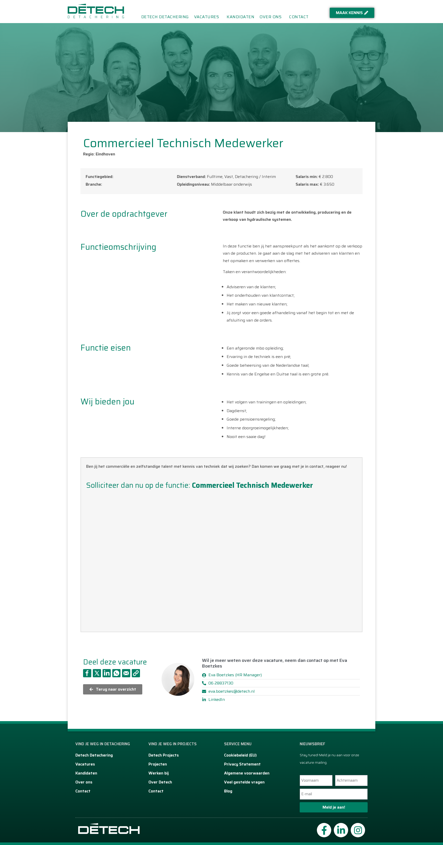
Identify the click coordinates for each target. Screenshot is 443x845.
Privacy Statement (242, 764)
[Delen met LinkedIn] (107, 673)
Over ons (270, 16)
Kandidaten (240, 16)
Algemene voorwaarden (246, 773)
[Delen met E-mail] (126, 673)
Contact (299, 16)
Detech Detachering (165, 16)
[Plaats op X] (97, 673)
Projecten (157, 764)
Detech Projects (163, 755)
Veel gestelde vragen (244, 782)
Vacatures (206, 16)
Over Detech (160, 782)
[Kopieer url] (136, 673)
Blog (228, 791)
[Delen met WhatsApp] (116, 673)
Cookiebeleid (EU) (240, 755)
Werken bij (158, 773)
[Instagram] (358, 830)
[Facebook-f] (324, 830)
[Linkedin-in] (341, 830)
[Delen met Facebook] (87, 673)
